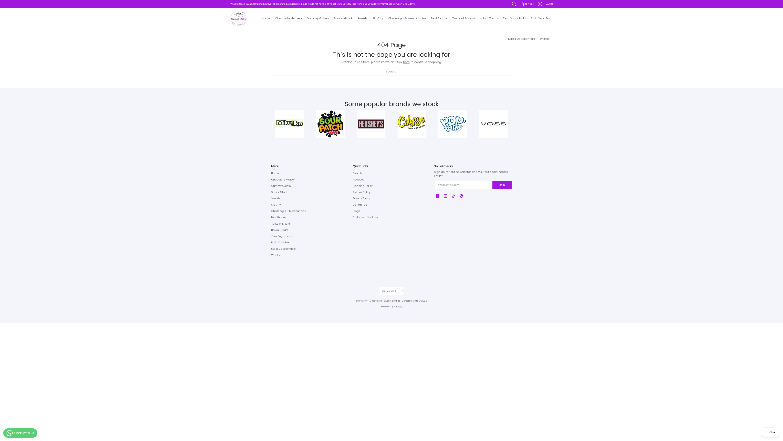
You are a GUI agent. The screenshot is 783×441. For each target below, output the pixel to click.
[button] (527, 4)
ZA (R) (549, 4)
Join (502, 185)
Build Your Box (280, 242)
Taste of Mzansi (281, 223)
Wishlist (276, 255)
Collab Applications (365, 217)
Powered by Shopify (391, 306)
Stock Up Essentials (283, 249)
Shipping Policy (363, 186)
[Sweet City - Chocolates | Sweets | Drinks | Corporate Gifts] (238, 18)
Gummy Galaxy (281, 186)
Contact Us (360, 204)
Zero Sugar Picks (281, 236)
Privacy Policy (361, 198)
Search (357, 173)
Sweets (275, 198)
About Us (358, 179)
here (406, 62)
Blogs (356, 211)
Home (275, 173)
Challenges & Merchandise (288, 211)
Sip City (276, 204)
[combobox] (391, 72)
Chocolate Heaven (283, 179)
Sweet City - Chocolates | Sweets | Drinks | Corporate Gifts (387, 300)
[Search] (514, 4)
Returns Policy (361, 192)
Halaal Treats (279, 230)
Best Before (278, 217)
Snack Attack (279, 192)
